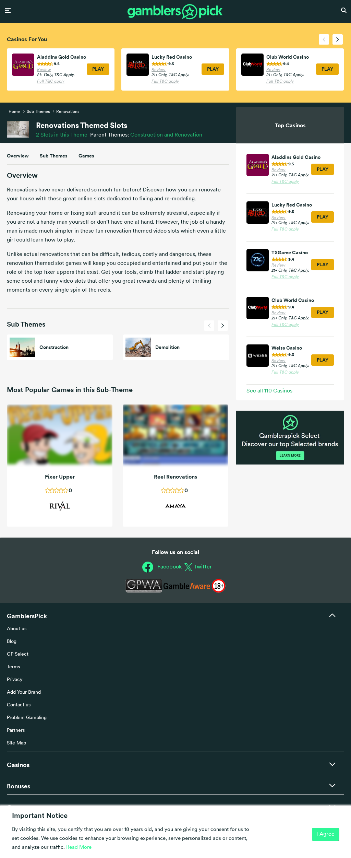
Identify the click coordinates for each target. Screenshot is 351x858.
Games (86, 156)
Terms (13, 667)
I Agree (325, 834)
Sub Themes (54, 156)
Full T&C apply (50, 82)
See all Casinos (269, 391)
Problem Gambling (27, 717)
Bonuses (18, 786)
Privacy (15, 679)
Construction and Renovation (166, 135)
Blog (11, 641)
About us (16, 629)
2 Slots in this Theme (61, 135)
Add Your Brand (24, 692)
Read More (79, 847)
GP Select (17, 654)
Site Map (16, 743)
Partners (16, 730)
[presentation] (324, 39)
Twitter (203, 567)
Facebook (169, 567)
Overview (18, 156)
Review (44, 70)
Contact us (19, 705)
